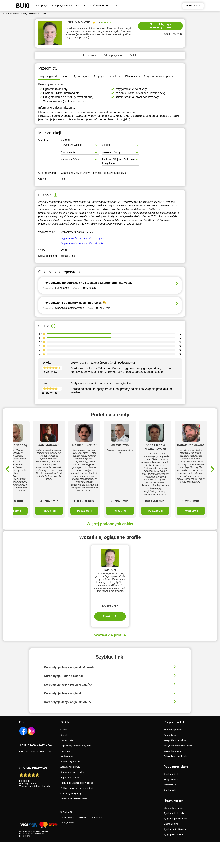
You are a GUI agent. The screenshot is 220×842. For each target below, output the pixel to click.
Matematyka (170, 784)
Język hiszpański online (176, 818)
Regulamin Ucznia (69, 777)
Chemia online (171, 824)
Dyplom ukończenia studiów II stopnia (82, 238)
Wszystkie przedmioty (175, 740)
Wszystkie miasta (172, 751)
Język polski (170, 790)
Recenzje (65, 751)
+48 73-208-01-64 (35, 745)
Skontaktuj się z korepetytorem (160, 26)
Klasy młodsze (171, 779)
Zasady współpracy (70, 766)
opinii (30, 786)
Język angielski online (175, 813)
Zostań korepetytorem (99, 5)
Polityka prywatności (70, 761)
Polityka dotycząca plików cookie (76, 782)
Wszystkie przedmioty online (178, 745)
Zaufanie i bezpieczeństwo (73, 798)
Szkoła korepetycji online (176, 756)
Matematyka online (173, 808)
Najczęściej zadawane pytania (75, 745)
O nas (63, 729)
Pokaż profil (49, 510)
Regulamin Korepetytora (72, 772)
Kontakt (64, 735)
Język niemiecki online (175, 829)
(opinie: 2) (106, 23)
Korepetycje (170, 735)
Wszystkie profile (110, 635)
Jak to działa (66, 740)
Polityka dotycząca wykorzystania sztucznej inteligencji (77, 791)
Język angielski (171, 774)
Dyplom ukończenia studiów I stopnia (82, 243)
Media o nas (66, 756)
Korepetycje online (62, 5)
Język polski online (173, 834)
